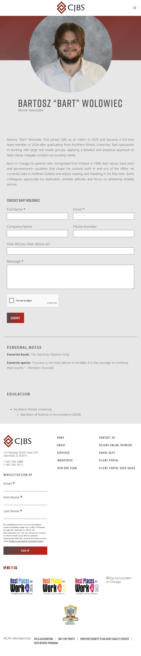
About (61, 445)
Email (79, 209)
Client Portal (109, 460)
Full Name (16, 209)
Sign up (25, 550)
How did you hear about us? (28, 244)
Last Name (11, 511)
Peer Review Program (46, 643)
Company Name (19, 226)
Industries (65, 460)
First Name (11, 497)
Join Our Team (67, 468)
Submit (15, 318)
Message (15, 261)
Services (63, 453)
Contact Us (107, 437)
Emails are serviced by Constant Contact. (26, 541)
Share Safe (107, 453)
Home (60, 437)
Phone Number (85, 226)
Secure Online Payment (115, 445)
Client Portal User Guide (117, 468)
